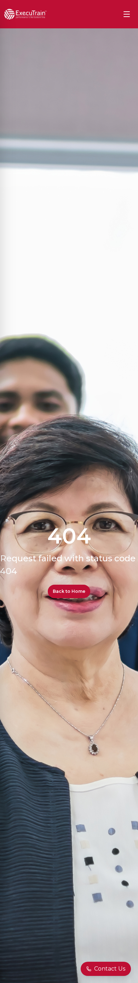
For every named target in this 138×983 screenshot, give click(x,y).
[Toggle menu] (127, 14)
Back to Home (69, 591)
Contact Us (109, 968)
